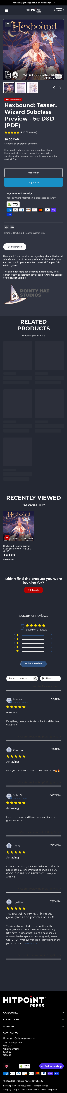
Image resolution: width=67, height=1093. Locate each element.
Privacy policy (24, 1086)
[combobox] (47, 686)
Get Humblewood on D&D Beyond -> (31, 3)
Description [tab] (16, 247)
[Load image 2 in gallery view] (20, 87)
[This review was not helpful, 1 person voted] (58, 832)
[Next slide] (60, 87)
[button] (58, 10)
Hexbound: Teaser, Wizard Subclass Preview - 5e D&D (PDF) (17, 549)
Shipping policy (10, 1089)
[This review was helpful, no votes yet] (51, 736)
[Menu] (6, 10)
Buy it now (34, 182)
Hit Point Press (17, 1081)
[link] (20, 132)
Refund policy (9, 1086)
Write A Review (33, 664)
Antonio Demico (13, 99)
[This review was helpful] (51, 955)
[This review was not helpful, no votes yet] (57, 736)
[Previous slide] (54, 87)
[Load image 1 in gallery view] (8, 87)
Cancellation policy (48, 1089)
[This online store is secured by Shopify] (33, 204)
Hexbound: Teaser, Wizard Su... (29, 233)
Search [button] (35, 590)
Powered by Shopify (34, 1081)
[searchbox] (19, 678)
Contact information (28, 1089)
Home (7, 233)
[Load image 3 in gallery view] (32, 87)
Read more (31, 943)
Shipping (8, 143)
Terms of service (40, 1086)
